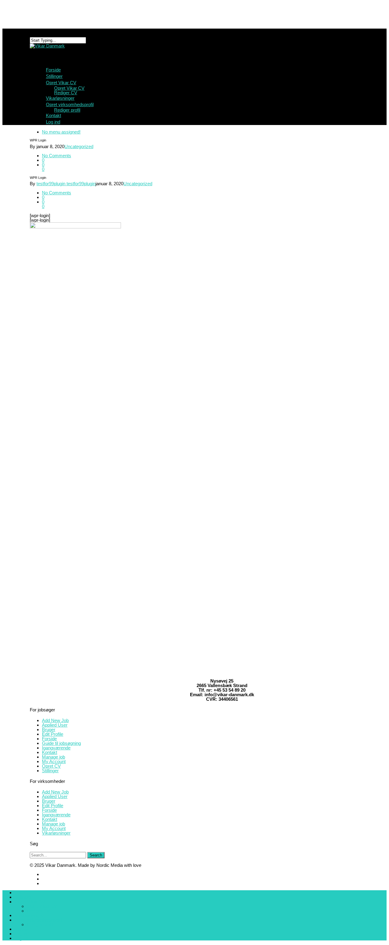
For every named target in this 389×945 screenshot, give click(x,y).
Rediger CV (65, 92)
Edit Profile (52, 734)
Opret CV (51, 766)
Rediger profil (67, 110)
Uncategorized (78, 146)
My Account (54, 761)
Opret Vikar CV (69, 88)
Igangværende (56, 747)
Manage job (53, 756)
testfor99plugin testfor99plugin (65, 183)
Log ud (21, 938)
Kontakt (49, 752)
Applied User (54, 725)
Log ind (53, 121)
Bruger (48, 729)
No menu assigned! (61, 131)
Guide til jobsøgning (61, 743)
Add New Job (55, 720)
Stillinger (50, 770)
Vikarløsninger (56, 833)
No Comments (56, 155)
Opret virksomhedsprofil (38, 919)
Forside (49, 738)
